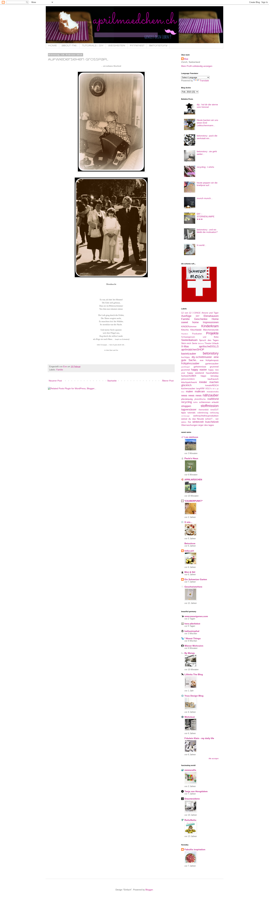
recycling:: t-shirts (205, 167)
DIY (197, 316)
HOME (52, 46)
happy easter (199, 369)
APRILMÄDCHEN (193, 479)
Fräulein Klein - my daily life (199, 738)
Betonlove (189, 543)
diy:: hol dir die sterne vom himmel (207, 105)
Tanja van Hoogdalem (196, 791)
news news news (191, 395)
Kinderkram (210, 326)
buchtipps (185, 357)
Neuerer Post (55, 380)
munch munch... (205, 198)
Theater (208, 343)
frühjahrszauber (190, 363)
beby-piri (189, 550)
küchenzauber (188, 388)
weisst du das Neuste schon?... (197, 419)
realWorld (213, 398)
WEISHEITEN (116, 46)
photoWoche (200, 399)
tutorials (191, 412)
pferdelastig (187, 399)
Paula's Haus (191, 458)
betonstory (211, 353)
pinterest (137, 46)
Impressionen (211, 322)
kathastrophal (191, 631)
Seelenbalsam (189, 340)
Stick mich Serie (189, 343)
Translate (204, 80)
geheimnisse (200, 366)
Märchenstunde (211, 329)
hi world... (201, 245)
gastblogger (185, 367)
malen (189, 391)
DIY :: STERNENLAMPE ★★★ (205, 216)
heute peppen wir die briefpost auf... (207, 184)
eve (201, 360)
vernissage (185, 416)
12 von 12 (186, 312)
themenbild (203, 410)
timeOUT (214, 410)
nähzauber (211, 395)
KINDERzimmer (189, 326)
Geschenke (200, 319)
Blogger (149, 889)
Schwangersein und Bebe (200, 337)
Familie (59, 370)
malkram (200, 391)
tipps (183, 412)
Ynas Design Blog (193, 695)
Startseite (112, 380)
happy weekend (195, 373)
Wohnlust (189, 717)
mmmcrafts (190, 770)
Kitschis (185, 329)
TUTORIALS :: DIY (93, 46)
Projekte (212, 333)
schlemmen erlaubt (209, 402)
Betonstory (158, 46)
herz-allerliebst (192, 623)
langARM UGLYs (204, 389)
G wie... (188, 522)
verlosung (214, 413)
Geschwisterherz (193, 586)
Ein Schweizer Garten (195, 579)
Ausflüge (186, 315)
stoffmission (210, 406)
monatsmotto (213, 392)
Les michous (191, 437)
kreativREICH (212, 385)
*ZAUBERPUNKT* (193, 501)
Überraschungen (189, 425)
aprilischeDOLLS (209, 346)
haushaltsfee (212, 373)
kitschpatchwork (189, 382)
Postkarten (197, 334)
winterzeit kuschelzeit (205, 421)
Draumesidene (192, 798)
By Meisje (189, 653)
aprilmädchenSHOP (192, 349)
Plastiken (184, 334)
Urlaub (215, 343)
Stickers (201, 343)
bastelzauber (188, 353)
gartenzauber (212, 363)
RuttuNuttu (190, 820)
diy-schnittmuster (202, 357)
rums (195, 402)
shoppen (186, 406)
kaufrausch (213, 379)
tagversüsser (188, 409)
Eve (186, 59)
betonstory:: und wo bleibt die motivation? (207, 230)
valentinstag (202, 413)
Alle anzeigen (214, 758)
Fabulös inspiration (194, 849)
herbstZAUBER (188, 376)
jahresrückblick (188, 379)
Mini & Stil (189, 572)
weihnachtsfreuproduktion (206, 415)
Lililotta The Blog (193, 674)
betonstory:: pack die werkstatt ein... (207, 137)
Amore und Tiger (210, 312)
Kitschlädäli (195, 329)
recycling (186, 402)
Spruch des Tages (209, 340)
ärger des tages (206, 425)
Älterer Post (168, 380)
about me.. (69, 46)
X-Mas (185, 346)
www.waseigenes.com (196, 616)
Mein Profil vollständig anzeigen (196, 66)
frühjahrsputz (212, 360)
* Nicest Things (192, 638)
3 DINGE (196, 313)
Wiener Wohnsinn (193, 645)
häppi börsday (210, 376)
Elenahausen (211, 315)
